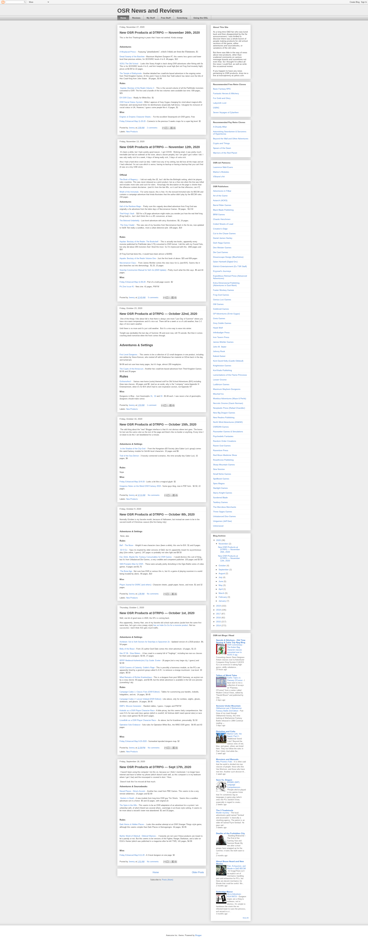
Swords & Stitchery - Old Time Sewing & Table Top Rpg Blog (230, 641)
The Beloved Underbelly (129, 221)
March (222, 593)
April (221, 589)
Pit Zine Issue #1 (127, 286)
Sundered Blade (220, 497)
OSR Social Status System (131, 102)
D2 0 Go (123, 550)
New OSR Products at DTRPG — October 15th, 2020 (158, 424)
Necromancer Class (128, 263)
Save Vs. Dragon (224, 780)
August (222, 573)
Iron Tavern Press (221, 337)
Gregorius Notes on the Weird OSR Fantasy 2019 (140, 486)
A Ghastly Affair (220, 127)
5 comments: (153, 297)
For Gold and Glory (222, 98)
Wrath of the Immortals (129, 192)
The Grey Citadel (127, 225)
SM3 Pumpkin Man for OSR (131, 564)
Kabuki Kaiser (219, 356)
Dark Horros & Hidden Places (132, 824)
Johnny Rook (219, 351)
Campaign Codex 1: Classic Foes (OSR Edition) (140, 692)
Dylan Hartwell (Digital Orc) (225, 261)
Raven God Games (222, 445)
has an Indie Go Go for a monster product (170, 625)
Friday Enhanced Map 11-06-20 (132, 282)
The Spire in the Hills (129, 805)
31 (151, 396)
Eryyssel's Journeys (222, 271)
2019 (218, 606)
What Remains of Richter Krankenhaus (136, 677)
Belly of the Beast (127, 649)
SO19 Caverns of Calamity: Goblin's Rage (137, 667)
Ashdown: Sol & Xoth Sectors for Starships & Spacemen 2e (145, 642)
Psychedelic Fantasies (223, 436)
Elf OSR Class (126, 98)
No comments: (154, 495)
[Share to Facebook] (171, 128)
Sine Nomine (219, 469)
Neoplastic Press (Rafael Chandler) (229, 408)
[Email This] (163, 128)
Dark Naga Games (221, 243)
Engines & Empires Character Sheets (135, 117)
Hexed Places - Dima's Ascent (132, 791)
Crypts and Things (221, 143)
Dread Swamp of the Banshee (132, 56)
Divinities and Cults (225, 731)
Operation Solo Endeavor (130, 725)
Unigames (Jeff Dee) (222, 521)
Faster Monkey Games (223, 290)
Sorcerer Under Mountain (228, 706)
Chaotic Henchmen (221, 219)
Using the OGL (200, 18)
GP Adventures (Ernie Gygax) (226, 314)
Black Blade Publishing (223, 210)
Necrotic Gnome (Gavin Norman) (228, 403)
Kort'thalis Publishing (222, 370)
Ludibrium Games (221, 384)
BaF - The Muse (126, 545)
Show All (245, 918)
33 (161, 396)
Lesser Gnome (220, 379)
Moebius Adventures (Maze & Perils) (229, 398)
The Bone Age (126, 571)
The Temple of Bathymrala (131, 73)
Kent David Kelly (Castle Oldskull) (228, 361)
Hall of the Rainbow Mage (130, 206)
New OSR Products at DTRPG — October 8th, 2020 (157, 514)
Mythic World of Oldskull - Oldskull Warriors (138, 836)
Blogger (198, 935)
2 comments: (152, 128)
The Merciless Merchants (224, 507)
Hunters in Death (127, 798)
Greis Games (219, 318)
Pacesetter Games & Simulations (228, 431)
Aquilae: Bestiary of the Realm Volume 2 (137, 88)
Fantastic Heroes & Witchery (226, 93)
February (223, 597)
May (221, 585)
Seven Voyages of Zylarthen (226, 112)
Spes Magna (219, 483)
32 (155, 396)
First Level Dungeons (128, 354)
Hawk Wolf (218, 328)
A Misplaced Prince (128, 52)
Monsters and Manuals (227, 759)
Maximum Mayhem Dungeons (226, 389)
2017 (218, 614)
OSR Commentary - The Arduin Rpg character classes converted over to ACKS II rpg (235, 650)
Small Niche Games (222, 474)
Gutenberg (182, 18)
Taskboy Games (220, 502)
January (223, 601)
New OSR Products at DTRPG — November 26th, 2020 (160, 32)
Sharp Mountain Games (224, 464)
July (221, 577)
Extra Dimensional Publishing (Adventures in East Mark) (226, 284)
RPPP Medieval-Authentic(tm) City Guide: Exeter (140, 660)
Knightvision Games (222, 365)
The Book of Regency (129, 179)
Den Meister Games (222, 247)
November (224, 544)
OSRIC (216, 108)
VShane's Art (219, 176)
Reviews (136, 18)
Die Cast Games (220, 252)
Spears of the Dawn (222, 148)
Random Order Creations (224, 441)
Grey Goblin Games (222, 323)
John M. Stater (219, 347)
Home (123, 18)
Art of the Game (220, 195)
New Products (132, 132)
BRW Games (219, 214)
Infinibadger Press (221, 332)
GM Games (218, 304)
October (223, 565)
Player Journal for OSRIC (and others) (135, 585)
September (224, 569)
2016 (218, 617)
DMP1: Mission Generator (130, 706)
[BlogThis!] (166, 128)
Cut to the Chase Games (224, 233)
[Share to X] (168, 128)
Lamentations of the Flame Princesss (230, 375)
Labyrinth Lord (219, 103)
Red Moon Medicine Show (225, 455)
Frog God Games (221, 295)
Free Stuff (166, 18)
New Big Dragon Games (224, 413)
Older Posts (198, 872)
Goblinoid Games (221, 309)
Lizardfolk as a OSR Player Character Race (138, 720)
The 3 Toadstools (224, 810)
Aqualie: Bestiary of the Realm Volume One (138, 258)
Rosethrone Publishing (223, 460)
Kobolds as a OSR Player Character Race (137, 710)
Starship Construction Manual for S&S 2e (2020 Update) (143, 270)
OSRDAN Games (221, 427)
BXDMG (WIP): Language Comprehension (234, 784)
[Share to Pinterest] (174, 128)
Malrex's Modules (221, 172)
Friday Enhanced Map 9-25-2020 (133, 741)
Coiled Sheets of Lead (223, 224)
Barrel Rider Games (222, 205)
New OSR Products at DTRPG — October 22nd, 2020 (158, 314)
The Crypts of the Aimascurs (132, 369)
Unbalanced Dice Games (224, 516)
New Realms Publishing (223, 417)
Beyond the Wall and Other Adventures (230, 138)
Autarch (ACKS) (220, 200)
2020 (218, 540)
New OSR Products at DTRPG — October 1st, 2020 (157, 613)
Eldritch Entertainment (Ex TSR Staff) (230, 266)
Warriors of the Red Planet (225, 153)
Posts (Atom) (167, 880)
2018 (218, 610)
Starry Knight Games (222, 493)
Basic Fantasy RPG (222, 89)
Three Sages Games (222, 511)
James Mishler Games (223, 342)
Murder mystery (223, 813)
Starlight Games (220, 488)
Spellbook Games (221, 479)
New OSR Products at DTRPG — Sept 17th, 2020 (155, 767)
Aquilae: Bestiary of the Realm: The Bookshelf (139, 241)
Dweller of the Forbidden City (230, 833)
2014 (218, 625)
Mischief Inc (218, 394)
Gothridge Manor (224, 892)
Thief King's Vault (127, 213)
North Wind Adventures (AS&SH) (228, 422)
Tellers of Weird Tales (226, 675)
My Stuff (151, 18)
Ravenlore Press (220, 450)
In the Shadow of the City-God (132, 448)
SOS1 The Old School (129, 64)
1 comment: (152, 405)
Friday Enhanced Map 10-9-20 (132, 482)
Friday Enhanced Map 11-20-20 (132, 121)
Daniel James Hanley (222, 238)
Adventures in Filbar (222, 191)
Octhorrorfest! (125, 381)
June (221, 581)
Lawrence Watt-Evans (223, 167)
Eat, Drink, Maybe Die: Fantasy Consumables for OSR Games (146, 557)
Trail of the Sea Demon (129, 456)
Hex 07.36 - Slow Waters (130, 653)
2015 (218, 621)
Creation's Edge (220, 229)
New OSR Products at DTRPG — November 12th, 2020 (160, 147)
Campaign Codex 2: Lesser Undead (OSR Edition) (140, 699)
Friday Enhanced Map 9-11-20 (132, 855)
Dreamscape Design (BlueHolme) (228, 257)
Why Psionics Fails (224, 762)
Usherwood (218, 526)
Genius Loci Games (222, 299)
